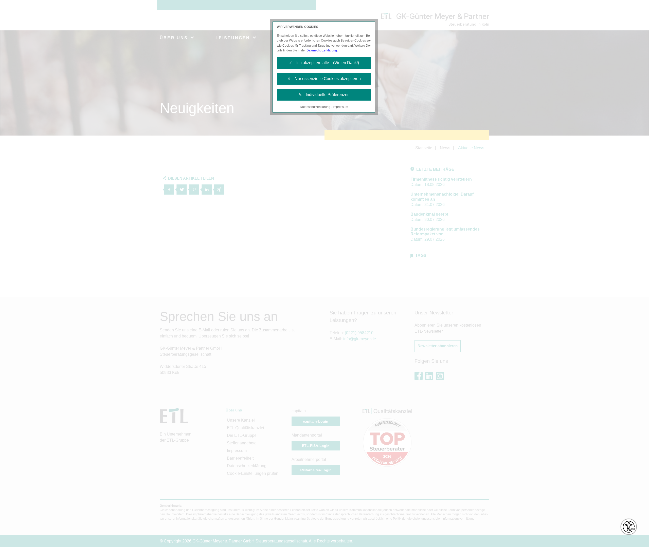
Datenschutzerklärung (322, 50)
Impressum (340, 107)
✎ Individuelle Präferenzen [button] (324, 94)
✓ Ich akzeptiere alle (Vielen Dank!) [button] (324, 63)
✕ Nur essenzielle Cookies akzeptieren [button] (324, 79)
